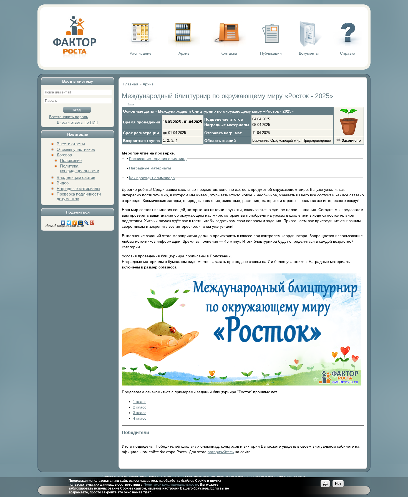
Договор (64, 155)
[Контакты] (228, 46)
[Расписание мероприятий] (140, 46)
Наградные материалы (78, 188)
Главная (130, 84)
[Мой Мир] (81, 221)
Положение (71, 160)
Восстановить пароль (68, 117)
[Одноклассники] (75, 221)
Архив (183, 53)
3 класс (139, 412)
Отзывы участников (76, 149)
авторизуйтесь (221, 452)
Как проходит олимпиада (152, 178)
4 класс (139, 418)
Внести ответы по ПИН (77, 122)
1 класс (139, 401)
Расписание (141, 53)
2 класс (139, 407)
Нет (338, 483)
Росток (131, 104)
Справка (347, 53)
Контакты (228, 53)
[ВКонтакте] (63, 221)
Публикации (271, 53)
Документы (309, 53)
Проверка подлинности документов (79, 196)
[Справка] (347, 46)
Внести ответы (71, 143)
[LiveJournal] (86, 221)
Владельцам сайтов (76, 177)
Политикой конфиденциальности (170, 484)
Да (325, 483)
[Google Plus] (92, 221)
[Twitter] (69, 221)
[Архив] (184, 46)
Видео (63, 183)
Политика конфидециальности (79, 168)
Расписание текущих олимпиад (158, 158)
